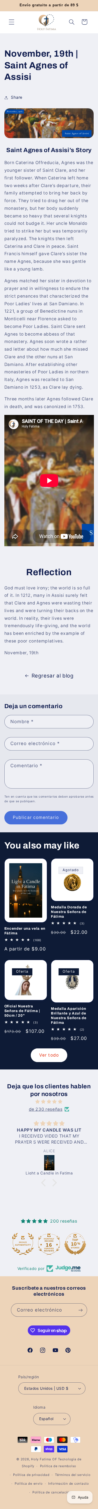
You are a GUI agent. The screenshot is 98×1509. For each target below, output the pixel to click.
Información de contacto (68, 1483)
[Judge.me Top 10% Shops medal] (75, 1244)
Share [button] (17, 97)
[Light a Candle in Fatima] (49, 1162)
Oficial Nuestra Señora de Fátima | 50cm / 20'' (22, 1010)
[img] (49, 1102)
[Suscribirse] (80, 1310)
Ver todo (49, 1055)
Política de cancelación (51, 1492)
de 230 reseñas (46, 1109)
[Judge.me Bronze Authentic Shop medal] (23, 1244)
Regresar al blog (53, 676)
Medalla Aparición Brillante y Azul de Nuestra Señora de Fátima (68, 1016)
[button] (11, 22)
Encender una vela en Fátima (24, 930)
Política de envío (29, 1483)
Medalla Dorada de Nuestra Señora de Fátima (69, 911)
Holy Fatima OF (44, 1459)
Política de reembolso (58, 1466)
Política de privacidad (31, 1475)
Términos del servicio (72, 1475)
